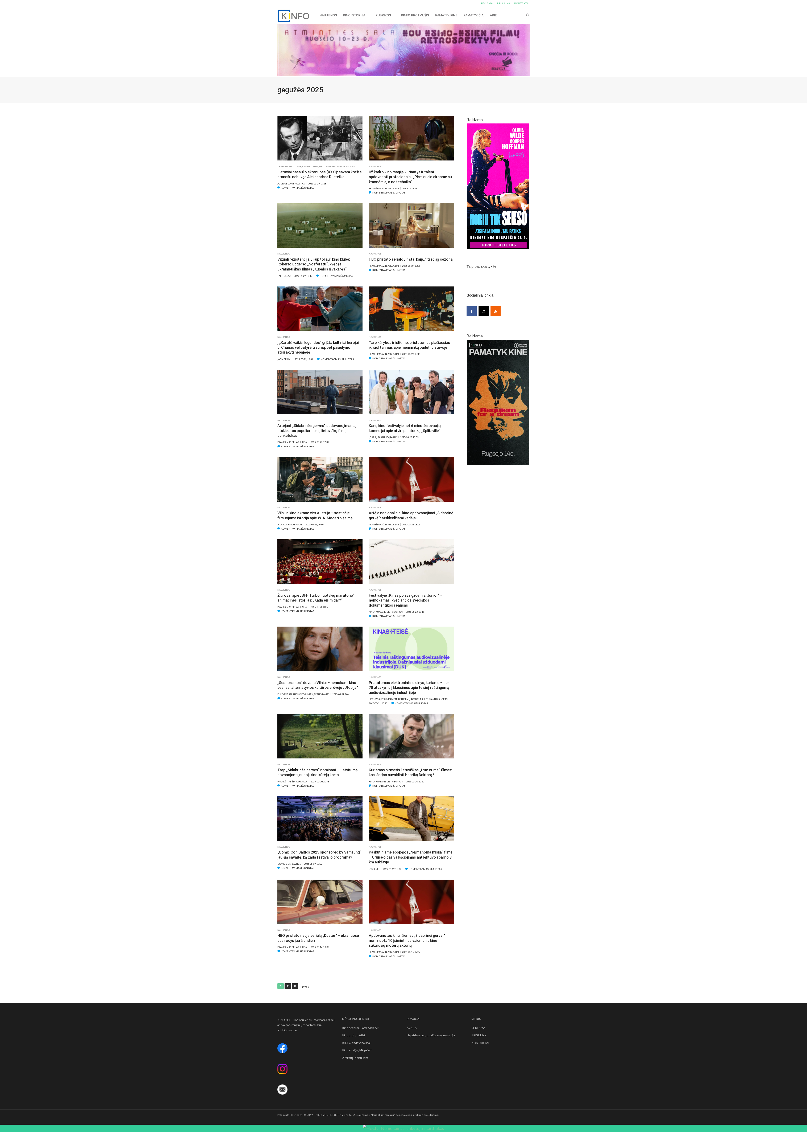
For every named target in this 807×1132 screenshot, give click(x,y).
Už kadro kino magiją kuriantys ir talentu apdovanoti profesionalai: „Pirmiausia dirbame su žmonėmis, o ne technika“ (410, 177)
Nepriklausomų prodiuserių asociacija (431, 1035)
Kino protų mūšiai (353, 1035)
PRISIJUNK (503, 3)
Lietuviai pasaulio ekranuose (337, 166)
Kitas (305, 987)
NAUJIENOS (328, 15)
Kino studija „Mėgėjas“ (357, 1050)
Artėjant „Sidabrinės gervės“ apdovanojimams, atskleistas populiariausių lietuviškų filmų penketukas (316, 430)
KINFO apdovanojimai (356, 1043)
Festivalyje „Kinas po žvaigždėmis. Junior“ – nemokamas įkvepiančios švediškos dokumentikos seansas (406, 600)
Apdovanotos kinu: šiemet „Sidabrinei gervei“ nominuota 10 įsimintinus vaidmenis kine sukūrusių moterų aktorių (407, 940)
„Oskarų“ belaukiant (355, 1057)
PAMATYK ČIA (473, 15)
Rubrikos (383, 15)
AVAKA (412, 1028)
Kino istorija (354, 15)
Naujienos (375, 166)
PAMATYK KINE (446, 15)
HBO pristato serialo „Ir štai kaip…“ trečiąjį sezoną (411, 259)
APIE (493, 15)
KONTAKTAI (522, 3)
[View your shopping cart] (519, 15)
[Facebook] (472, 311)
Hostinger (296, 1114)
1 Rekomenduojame (289, 166)
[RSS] (496, 311)
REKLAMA (487, 3)
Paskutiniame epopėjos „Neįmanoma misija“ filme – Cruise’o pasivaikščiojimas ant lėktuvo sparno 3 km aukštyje (410, 857)
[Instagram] (484, 311)
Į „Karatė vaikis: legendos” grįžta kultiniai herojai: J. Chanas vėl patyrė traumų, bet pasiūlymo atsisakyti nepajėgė (318, 347)
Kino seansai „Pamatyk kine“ (360, 1028)
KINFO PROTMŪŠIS (415, 15)
